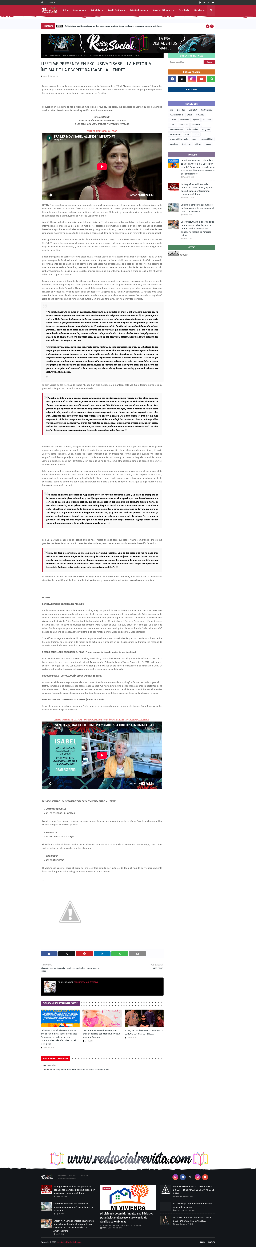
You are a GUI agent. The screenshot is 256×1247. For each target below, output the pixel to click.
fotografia (206, 130)
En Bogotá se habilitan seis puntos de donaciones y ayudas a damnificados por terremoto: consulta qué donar (113, 26)
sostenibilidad (207, 139)
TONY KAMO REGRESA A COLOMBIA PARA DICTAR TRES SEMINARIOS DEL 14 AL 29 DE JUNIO (193, 1190)
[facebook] (200, 2)
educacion (184, 125)
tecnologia (174, 144)
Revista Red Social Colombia (68, 1242)
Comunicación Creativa (86, 982)
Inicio (43, 2)
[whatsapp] (211, 79)
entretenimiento (176, 130)
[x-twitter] (208, 2)
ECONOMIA (193, 110)
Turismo (173, 120)
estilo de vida (192, 130)
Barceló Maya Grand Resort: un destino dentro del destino (192, 1205)
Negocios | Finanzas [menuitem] (162, 10)
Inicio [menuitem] (65, 10)
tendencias (186, 144)
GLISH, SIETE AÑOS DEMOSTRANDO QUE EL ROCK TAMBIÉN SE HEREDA (144, 1032)
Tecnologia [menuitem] (184, 10)
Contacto (51, 2)
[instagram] (204, 2)
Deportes (181, 110)
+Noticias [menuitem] (197, 10)
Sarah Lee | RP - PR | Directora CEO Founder (122, 1225)
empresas (196, 125)
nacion (196, 134)
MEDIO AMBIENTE (176, 115)
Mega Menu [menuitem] (78, 10)
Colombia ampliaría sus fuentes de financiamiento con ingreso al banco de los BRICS (197, 208)
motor (187, 134)
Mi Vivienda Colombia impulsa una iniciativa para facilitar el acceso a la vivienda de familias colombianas (126, 1217)
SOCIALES (200, 115)
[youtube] (213, 2)
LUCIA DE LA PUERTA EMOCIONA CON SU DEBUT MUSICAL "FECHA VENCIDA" (192, 1219)
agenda (196, 120)
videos (198, 144)
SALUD (189, 115)
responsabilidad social (179, 139)
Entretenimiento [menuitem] (137, 10)
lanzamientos (175, 134)
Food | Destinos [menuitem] (115, 10)
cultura (173, 125)
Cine (171, 110)
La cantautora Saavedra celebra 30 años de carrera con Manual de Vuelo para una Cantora (101, 1033)
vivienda (208, 144)
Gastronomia (206, 110)
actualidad (184, 120)
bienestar (207, 120)
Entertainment (54, 56)
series (194, 139)
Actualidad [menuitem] (96, 10)
